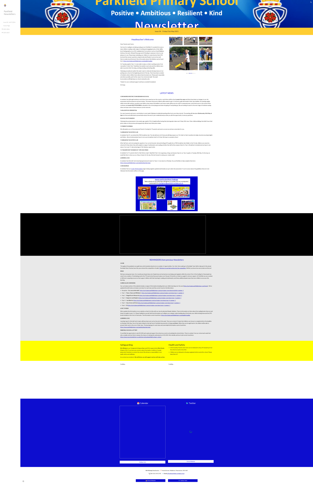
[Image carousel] (191, 55)
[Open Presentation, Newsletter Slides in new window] (203, 217)
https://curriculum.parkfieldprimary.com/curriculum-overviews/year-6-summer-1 (149, 305)
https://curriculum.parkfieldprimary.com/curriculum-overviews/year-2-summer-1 (161, 295)
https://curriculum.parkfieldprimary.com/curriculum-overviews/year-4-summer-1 (154, 300)
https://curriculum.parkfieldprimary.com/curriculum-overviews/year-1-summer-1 (163, 293)
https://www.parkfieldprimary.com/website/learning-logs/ (135, 163)
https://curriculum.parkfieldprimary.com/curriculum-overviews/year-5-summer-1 (159, 303)
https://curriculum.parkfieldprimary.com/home (196, 286)
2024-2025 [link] (6, 32)
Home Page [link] (6, 25)
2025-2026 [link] (6, 29)
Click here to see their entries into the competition (172, 268)
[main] (167, 31)
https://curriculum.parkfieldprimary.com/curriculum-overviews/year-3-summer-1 (160, 298)
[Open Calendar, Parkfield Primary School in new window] (162, 408)
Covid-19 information (137, 169)
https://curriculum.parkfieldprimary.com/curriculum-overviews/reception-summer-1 (162, 290)
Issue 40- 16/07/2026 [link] (9, 22)
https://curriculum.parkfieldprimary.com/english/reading (137, 61)
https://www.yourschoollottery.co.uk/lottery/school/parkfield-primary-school (140, 337)
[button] (311, 2)
